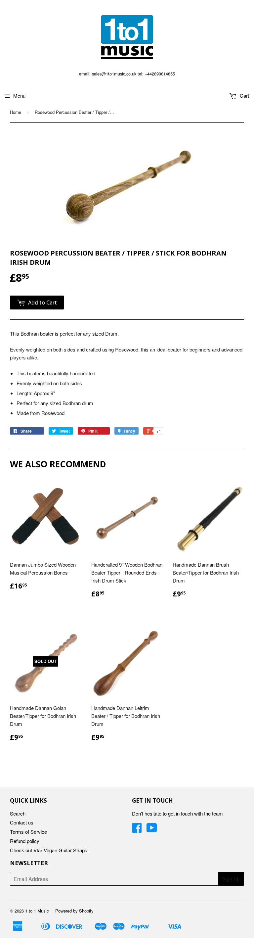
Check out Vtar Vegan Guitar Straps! (49, 850)
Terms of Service (28, 831)
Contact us (21, 822)
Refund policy (24, 840)
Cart (243, 95)
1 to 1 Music (37, 911)
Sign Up (231, 879)
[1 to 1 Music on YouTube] (152, 829)
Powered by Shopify (74, 911)
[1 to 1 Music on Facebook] (137, 829)
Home (15, 112)
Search (17, 813)
